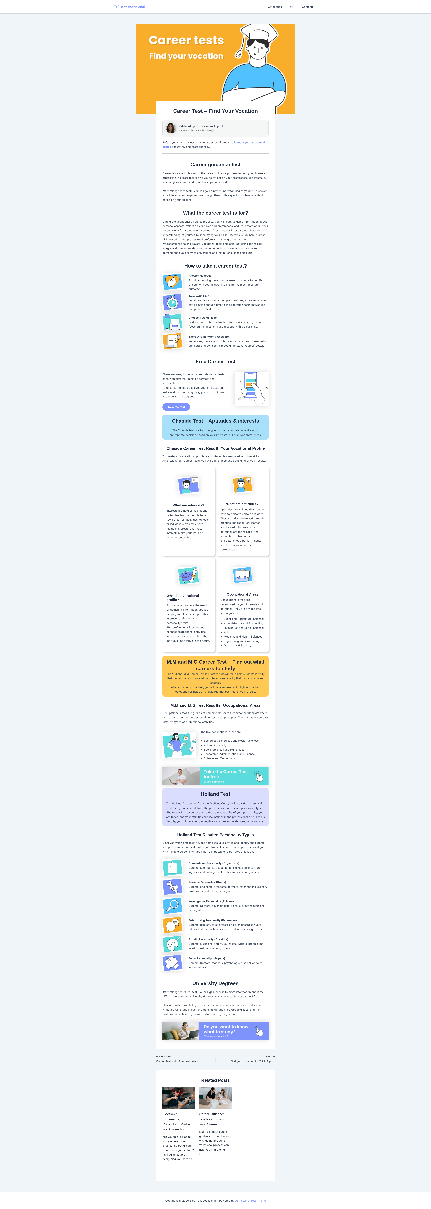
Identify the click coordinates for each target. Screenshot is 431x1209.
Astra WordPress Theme (250, 1200)
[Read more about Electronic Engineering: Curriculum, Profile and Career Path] (178, 1097)
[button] (283, 6)
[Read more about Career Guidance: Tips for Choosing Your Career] (215, 1097)
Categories (275, 6)
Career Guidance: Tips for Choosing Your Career (212, 1119)
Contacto (308, 6)
